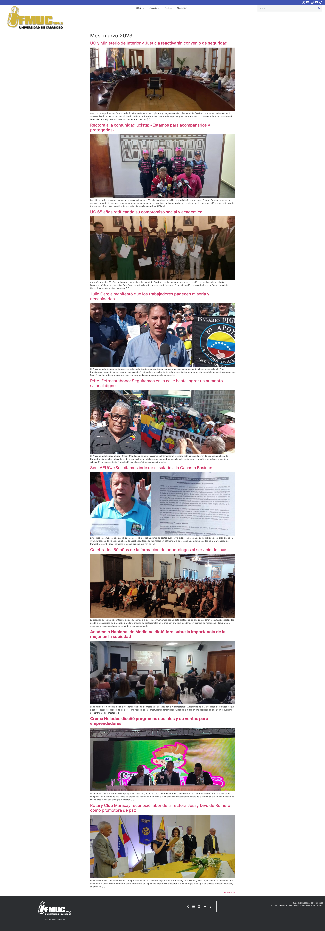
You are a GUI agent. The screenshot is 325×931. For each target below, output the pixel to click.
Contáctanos (154, 8)
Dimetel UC (181, 8)
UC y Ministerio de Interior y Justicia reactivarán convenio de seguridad (158, 43)
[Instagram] (312, 2)
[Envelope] (308, 2)
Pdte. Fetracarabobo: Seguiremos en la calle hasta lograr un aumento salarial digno (156, 383)
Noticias (168, 8)
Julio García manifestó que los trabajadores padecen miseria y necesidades (149, 296)
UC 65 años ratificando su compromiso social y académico (146, 211)
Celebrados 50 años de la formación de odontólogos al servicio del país (158, 549)
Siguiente (229, 892)
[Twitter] (304, 2)
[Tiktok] (321, 2)
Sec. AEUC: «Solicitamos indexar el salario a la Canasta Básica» (151, 467)
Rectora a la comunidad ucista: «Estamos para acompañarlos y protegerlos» (150, 127)
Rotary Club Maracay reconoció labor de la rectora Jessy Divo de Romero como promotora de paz (160, 808)
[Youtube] (316, 2)
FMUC (138, 8)
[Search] (319, 8)
